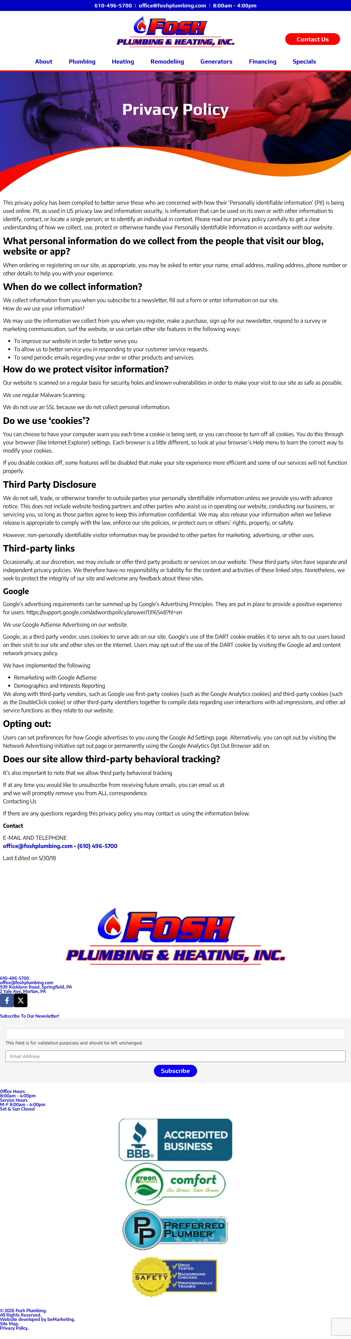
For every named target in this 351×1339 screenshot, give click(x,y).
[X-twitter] (20, 1000)
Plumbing (82, 61)
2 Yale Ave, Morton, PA (23, 991)
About (43, 61)
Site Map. (9, 1323)
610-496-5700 (113, 5)
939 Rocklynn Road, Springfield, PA (36, 987)
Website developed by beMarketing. (37, 1319)
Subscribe (175, 1070)
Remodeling (167, 61)
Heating (123, 61)
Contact (13, 825)
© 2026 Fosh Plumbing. (23, 1310)
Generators (216, 61)
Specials (304, 61)
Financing (262, 61)
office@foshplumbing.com (172, 5)
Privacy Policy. (14, 1328)
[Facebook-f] (7, 1000)
